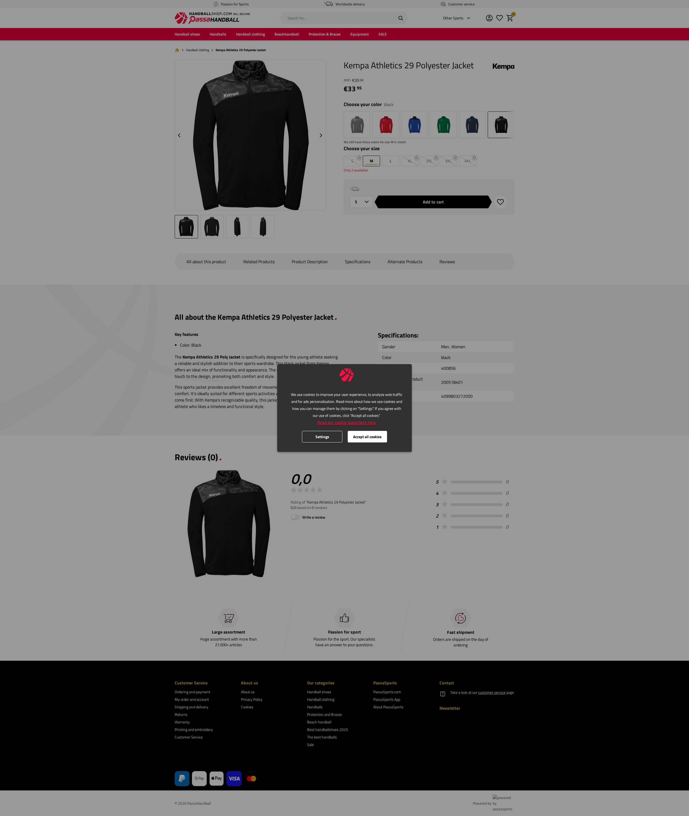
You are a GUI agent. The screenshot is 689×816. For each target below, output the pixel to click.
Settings (322, 436)
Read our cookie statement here (346, 422)
